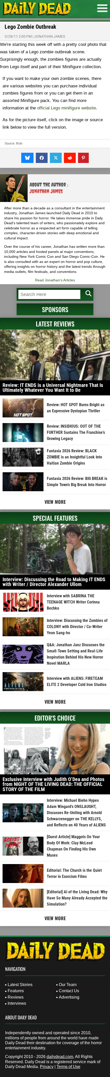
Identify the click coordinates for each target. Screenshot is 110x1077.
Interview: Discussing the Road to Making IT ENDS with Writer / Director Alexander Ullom (54, 582)
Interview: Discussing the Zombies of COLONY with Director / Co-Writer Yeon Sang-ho (77, 626)
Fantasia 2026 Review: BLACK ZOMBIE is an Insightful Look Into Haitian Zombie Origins (74, 457)
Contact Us (69, 991)
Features (16, 991)
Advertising (69, 997)
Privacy (46, 1066)
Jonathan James (49, 36)
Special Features (55, 517)
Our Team (67, 984)
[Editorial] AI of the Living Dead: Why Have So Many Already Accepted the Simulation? (77, 898)
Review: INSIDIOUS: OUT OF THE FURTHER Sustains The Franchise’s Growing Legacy (76, 432)
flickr (19, 143)
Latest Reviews (55, 323)
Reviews (16, 997)
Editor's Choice (55, 717)
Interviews (17, 1003)
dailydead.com (60, 1056)
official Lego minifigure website (66, 108)
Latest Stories (20, 984)
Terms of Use (68, 1066)
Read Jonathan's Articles (55, 280)
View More (55, 501)
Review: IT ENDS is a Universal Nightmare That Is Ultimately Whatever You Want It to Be (53, 387)
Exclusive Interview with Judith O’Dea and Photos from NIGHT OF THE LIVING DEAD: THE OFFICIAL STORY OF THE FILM (53, 784)
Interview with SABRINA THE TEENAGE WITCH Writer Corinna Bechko (73, 602)
